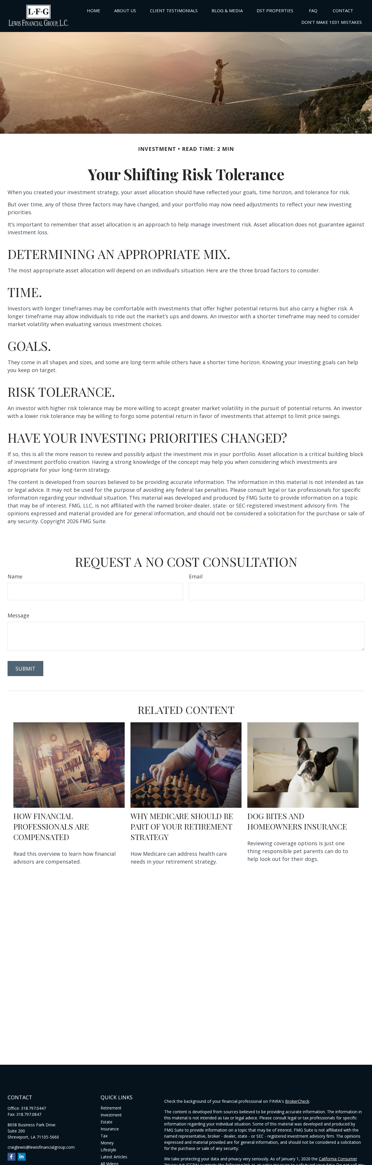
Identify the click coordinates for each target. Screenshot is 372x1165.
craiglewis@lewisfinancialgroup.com (41, 1147)
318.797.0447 (33, 1108)
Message (18, 615)
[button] (93, 10)
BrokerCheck (297, 1101)
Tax (104, 1136)
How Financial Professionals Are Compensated (51, 826)
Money (107, 1143)
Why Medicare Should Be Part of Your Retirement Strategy (181, 826)
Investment (111, 1115)
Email (196, 576)
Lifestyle (108, 1150)
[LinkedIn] (22, 1157)
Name (15, 576)
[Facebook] (11, 1157)
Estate (106, 1122)
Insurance (110, 1129)
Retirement (111, 1108)
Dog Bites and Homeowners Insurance (297, 821)
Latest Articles (114, 1156)
